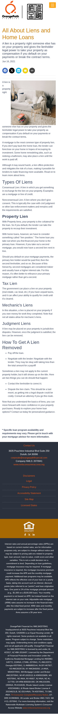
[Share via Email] (25, 70)
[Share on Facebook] (5, 70)
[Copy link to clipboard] (32, 70)
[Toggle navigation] (52, 5)
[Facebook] (25, 535)
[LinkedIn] (34, 535)
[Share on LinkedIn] (18, 70)
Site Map (29, 499)
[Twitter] (29, 535)
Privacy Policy (29, 487)
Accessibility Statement (29, 493)
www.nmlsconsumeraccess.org (29, 464)
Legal (29, 481)
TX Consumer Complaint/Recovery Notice (29, 695)
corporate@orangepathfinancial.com (29, 457)
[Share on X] (12, 70)
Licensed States (29, 505)
